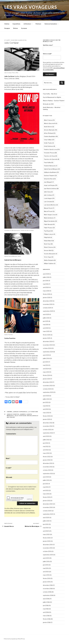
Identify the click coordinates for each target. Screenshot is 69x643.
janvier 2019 (46, 582)
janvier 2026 (46, 297)
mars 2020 (46, 534)
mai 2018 (45, 609)
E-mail (9, 468)
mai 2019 (45, 568)
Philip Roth (48, 237)
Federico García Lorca (52, 149)
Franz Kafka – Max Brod (50, 94)
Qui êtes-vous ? (48, 45)
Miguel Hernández (50, 221)
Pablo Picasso (49, 227)
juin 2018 (45, 605)
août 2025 (46, 314)
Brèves (15, 28)
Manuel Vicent (49, 208)
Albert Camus (49, 120)
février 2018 (46, 619)
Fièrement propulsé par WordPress (14, 639)
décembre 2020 (48, 504)
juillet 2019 (46, 561)
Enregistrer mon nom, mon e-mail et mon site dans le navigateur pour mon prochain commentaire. (21, 489)
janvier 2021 (46, 500)
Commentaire (11, 434)
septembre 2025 (48, 311)
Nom (8, 458)
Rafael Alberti (49, 240)
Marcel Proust (49, 211)
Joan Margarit (49, 182)
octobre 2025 (47, 308)
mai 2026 (46, 284)
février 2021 (46, 497)
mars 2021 (46, 494)
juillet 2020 (46, 521)
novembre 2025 (48, 304)
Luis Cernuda (49, 201)
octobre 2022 (47, 429)
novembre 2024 (48, 345)
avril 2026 (46, 287)
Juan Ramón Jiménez (51, 188)
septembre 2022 (48, 433)
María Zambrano (49, 218)
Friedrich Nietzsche (50, 166)
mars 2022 (46, 453)
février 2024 (46, 375)
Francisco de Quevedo (51, 159)
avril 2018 (46, 612)
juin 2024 (45, 362)
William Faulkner (49, 263)
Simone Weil (48, 250)
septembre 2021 (48, 473)
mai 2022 (45, 446)
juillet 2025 (46, 318)
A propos (24, 28)
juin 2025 (45, 321)
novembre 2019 (47, 548)
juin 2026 (45, 280)
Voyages (7, 28)
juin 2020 (45, 524)
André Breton (49, 126)
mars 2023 (46, 412)
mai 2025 (46, 324)
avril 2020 (46, 531)
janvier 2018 (46, 622)
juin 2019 (45, 565)
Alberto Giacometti (50, 123)
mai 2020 (46, 527)
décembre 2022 (47, 423)
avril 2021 (46, 490)
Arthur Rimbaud (49, 133)
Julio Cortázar (21, 415)
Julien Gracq (48, 192)
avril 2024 (46, 368)
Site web (9, 477)
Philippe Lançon (49, 234)
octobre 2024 (47, 348)
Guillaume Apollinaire (51, 172)
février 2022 (46, 456)
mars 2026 (46, 291)
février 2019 (46, 578)
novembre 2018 (47, 588)
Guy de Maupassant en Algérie (52, 97)
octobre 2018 (47, 592)
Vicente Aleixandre (50, 253)
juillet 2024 (46, 358)
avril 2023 (46, 409)
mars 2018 (46, 615)
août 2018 (46, 598)
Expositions (16, 24)
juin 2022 (45, 443)
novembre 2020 (48, 507)
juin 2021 (45, 483)
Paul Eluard (48, 231)
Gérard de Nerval (50, 179)
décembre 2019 (47, 544)
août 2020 (46, 517)
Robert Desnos (49, 247)
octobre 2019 (47, 551)
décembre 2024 (48, 341)
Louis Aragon (49, 198)
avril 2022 (46, 450)
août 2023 (46, 395)
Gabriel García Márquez (52, 169)
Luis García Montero (51, 205)
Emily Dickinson (49, 146)
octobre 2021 (47, 470)
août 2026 (46, 274)
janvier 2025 (46, 338)
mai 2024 (46, 365)
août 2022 (46, 436)
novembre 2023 (47, 385)
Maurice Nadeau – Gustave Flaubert (53, 100)
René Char (48, 244)
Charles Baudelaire (51, 136)
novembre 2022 (47, 426)
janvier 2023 (46, 419)
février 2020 (46, 538)
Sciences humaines (51, 24)
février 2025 (46, 335)
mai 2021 (45, 487)
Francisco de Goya (50, 156)
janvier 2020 (46, 541)
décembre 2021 (47, 463)
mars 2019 (46, 575)
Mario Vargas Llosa (50, 214)
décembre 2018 (47, 585)
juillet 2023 (46, 399)
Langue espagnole (20, 411)
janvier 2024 (46, 379)
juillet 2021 (46, 480)
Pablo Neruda (49, 224)
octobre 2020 (47, 511)
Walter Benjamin (50, 260)
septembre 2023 (48, 392)
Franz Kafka (48, 162)
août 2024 (46, 355)
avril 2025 (46, 328)
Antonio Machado (50, 130)
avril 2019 (46, 571)
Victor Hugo (48, 257)
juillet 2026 (46, 277)
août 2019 (46, 558)
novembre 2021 (47, 467)
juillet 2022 (46, 439)
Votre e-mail (47, 53)
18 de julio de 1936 (48, 104)
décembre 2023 (47, 382)
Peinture (38, 24)
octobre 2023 (47, 389)
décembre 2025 (48, 301)
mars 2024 (46, 372)
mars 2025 (46, 331)
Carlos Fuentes (13, 414)
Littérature (27, 24)
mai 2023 (45, 406)
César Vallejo (49, 139)
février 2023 (46, 416)
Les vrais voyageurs (30, 7)
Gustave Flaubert (50, 175)
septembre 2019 (48, 554)
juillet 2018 (46, 602)
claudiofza (22, 40)
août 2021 (46, 477)
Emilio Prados (49, 143)
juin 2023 (45, 402)
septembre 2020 (48, 514)
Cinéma (6, 24)
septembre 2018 (48, 595)
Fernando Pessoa (50, 152)
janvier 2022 (46, 460)
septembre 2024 (48, 351)
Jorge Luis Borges (50, 185)
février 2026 (46, 294)
